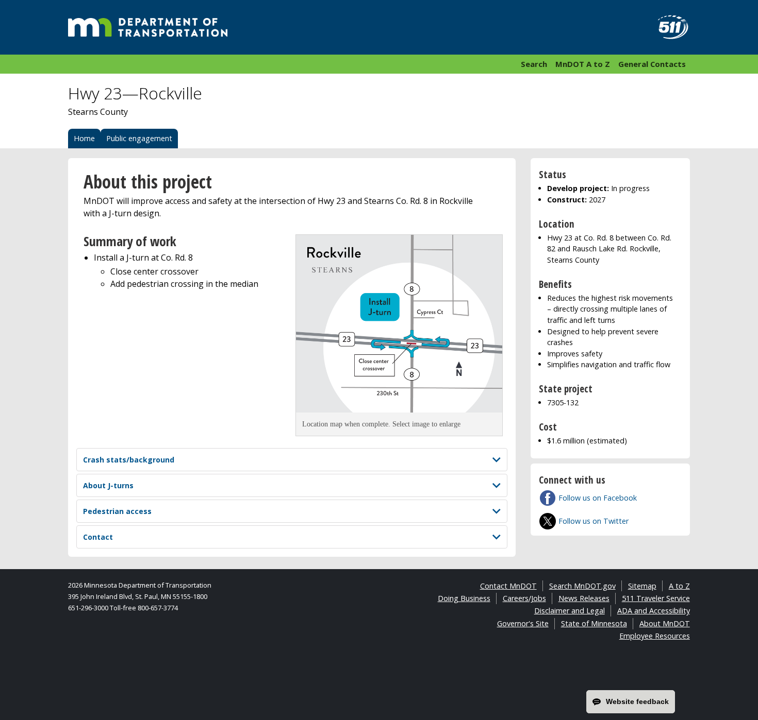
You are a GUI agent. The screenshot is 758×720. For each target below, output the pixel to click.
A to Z (679, 586)
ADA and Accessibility (653, 610)
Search (534, 64)
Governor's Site (523, 623)
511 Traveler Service (656, 598)
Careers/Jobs (524, 598)
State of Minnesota (594, 623)
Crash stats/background (128, 460)
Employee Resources (654, 636)
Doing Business (464, 598)
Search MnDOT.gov (582, 586)
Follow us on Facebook (597, 498)
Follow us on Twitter (593, 521)
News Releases (583, 598)
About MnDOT (664, 623)
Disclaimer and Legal (569, 610)
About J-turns (108, 485)
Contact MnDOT (508, 586)
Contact (98, 537)
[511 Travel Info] (667, 27)
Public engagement (139, 138)
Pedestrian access (117, 511)
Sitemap (642, 586)
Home (84, 138)
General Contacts (652, 64)
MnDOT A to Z (582, 64)
